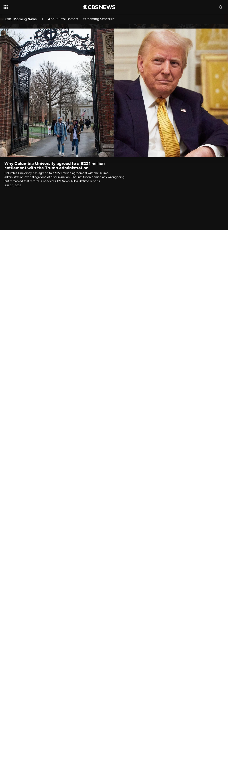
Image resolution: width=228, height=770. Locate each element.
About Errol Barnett (63, 19)
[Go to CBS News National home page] (99, 7)
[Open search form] (221, 7)
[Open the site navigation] (35, 7)
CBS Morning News (21, 19)
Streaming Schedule (99, 19)
